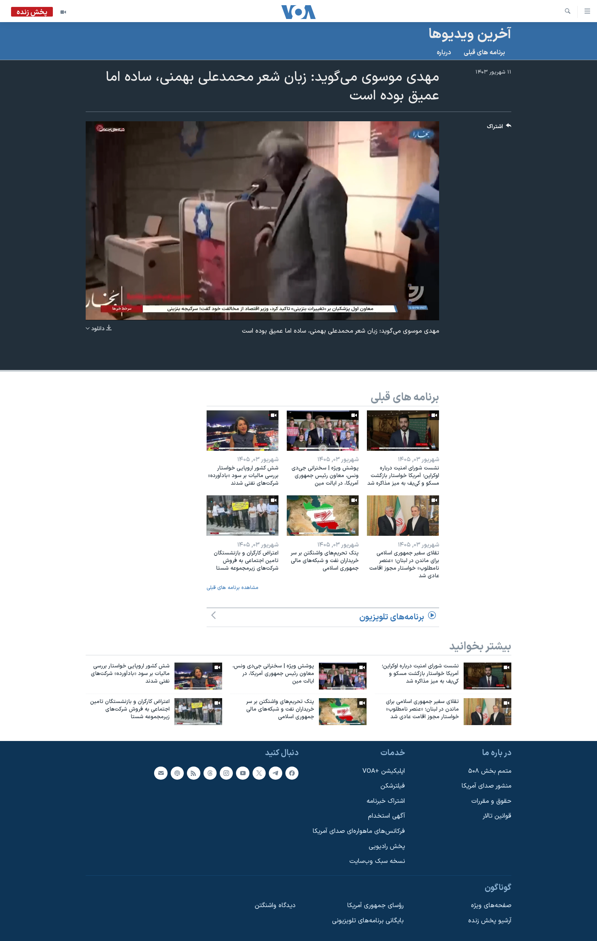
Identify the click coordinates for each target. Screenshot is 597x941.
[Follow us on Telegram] (275, 772)
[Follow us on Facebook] (291, 772)
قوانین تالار (497, 816)
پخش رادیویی (387, 846)
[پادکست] (177, 772)
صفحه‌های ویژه (491, 905)
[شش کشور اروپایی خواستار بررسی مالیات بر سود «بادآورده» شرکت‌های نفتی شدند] (242, 430)
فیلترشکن (392, 786)
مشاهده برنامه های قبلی (232, 587)
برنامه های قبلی (484, 52)
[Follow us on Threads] (210, 772)
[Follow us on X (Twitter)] (259, 772)
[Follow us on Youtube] (242, 772)
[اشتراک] (160, 772)
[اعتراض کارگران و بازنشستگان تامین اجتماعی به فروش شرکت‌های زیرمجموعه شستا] (242, 515)
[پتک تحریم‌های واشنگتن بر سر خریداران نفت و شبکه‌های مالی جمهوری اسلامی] (323, 515)
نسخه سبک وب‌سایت (377, 861)
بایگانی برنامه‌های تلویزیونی (368, 920)
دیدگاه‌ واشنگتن (275, 905)
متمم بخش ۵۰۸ (489, 771)
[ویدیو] (63, 12)
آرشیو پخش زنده (489, 920)
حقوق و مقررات (491, 801)
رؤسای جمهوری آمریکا (375, 905)
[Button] (499, 128)
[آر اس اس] (193, 772)
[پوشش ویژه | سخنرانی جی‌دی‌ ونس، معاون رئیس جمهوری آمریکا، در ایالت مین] (323, 430)
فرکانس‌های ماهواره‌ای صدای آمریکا (359, 831)
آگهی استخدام (386, 816)
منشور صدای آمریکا (486, 786)
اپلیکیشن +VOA (383, 771)
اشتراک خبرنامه (386, 801)
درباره (444, 52)
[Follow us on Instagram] (226, 772)
